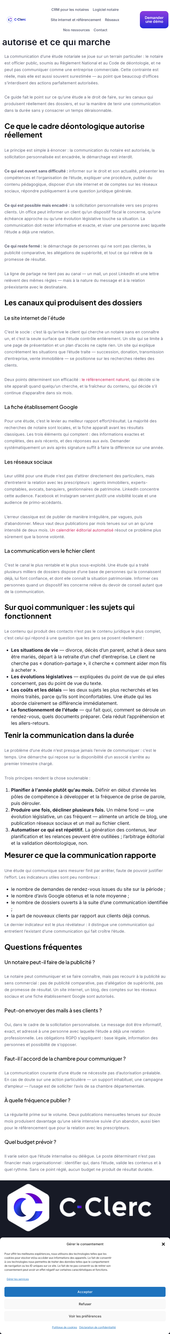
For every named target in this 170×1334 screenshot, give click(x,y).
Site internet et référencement (76, 19)
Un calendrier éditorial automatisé (82, 530)
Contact (100, 30)
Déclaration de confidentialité (97, 1327)
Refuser (85, 1304)
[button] (163, 1244)
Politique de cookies (64, 1327)
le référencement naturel (105, 379)
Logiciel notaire (106, 9)
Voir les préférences (85, 1316)
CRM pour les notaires (70, 9)
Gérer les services (18, 1279)
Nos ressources (76, 30)
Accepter (85, 1292)
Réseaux (112, 19)
